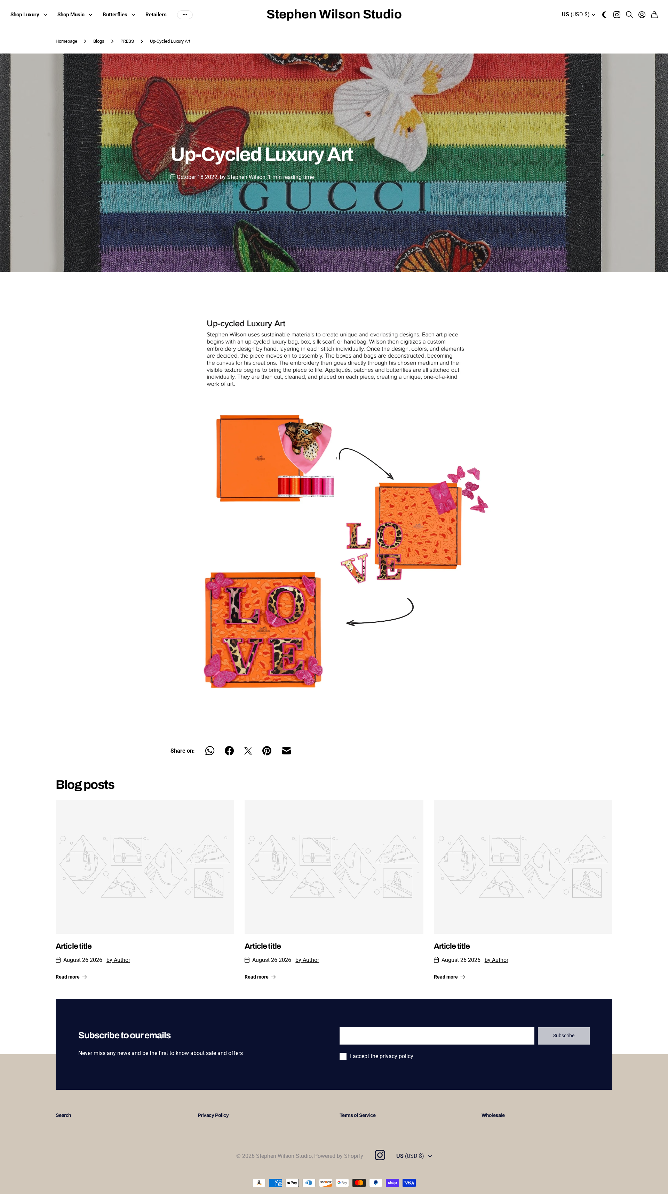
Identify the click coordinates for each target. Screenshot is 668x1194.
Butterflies (115, 14)
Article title (74, 946)
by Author (118, 960)
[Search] (629, 14)
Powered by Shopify (338, 1156)
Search (63, 1115)
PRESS (127, 41)
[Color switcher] (604, 14)
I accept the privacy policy (381, 1056)
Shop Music (71, 14)
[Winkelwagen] (654, 14)
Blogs (98, 41)
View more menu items (185, 14)
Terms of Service (357, 1115)
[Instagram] (379, 1155)
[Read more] (616, 14)
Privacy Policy (213, 1115)
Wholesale (493, 1115)
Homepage (66, 41)
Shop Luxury (24, 14)
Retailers (156, 14)
